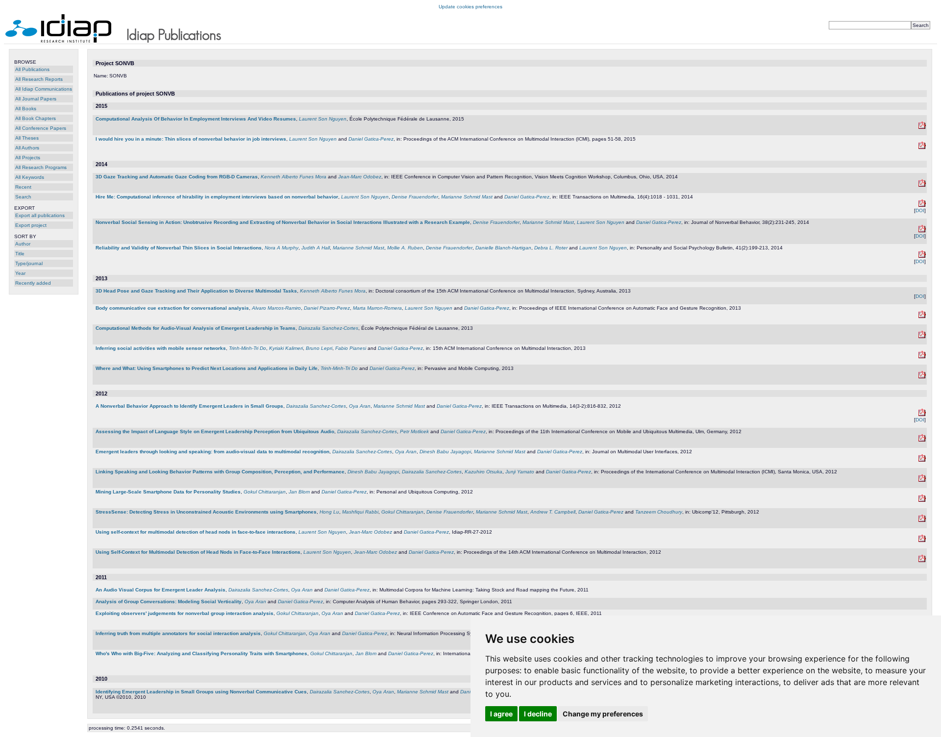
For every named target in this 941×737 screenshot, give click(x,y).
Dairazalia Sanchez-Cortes (328, 328)
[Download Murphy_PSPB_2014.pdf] (922, 256)
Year (20, 273)
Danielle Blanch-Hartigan (503, 247)
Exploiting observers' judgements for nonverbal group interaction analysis (184, 613)
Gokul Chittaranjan (265, 491)
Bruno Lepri (319, 348)
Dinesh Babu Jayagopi (445, 451)
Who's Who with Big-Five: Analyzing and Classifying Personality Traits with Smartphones (201, 653)
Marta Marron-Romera (377, 308)
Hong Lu (329, 512)
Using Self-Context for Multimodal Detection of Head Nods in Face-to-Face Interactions (198, 552)
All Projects (27, 157)
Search (23, 196)
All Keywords (29, 177)
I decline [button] (538, 714)
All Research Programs (41, 167)
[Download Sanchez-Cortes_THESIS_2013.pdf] (922, 336)
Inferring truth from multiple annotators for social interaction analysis (178, 633)
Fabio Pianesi (350, 348)
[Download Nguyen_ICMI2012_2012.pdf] (922, 560)
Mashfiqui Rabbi (360, 512)
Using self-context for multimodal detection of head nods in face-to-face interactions (196, 532)
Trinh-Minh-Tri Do (247, 348)
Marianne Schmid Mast (467, 196)
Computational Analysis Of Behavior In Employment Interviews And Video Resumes (196, 119)
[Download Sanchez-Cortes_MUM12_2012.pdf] (922, 439)
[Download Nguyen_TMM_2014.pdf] (922, 205)
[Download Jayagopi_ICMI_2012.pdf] (922, 480)
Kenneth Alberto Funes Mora (293, 176)
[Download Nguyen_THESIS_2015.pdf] (922, 127)
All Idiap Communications (43, 89)
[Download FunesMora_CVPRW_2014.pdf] (922, 185)
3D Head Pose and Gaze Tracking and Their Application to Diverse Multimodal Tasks (196, 291)
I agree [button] (501, 714)
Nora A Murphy (281, 247)
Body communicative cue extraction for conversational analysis (172, 308)
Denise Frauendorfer (415, 196)
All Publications (32, 69)
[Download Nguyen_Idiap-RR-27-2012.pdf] (922, 540)
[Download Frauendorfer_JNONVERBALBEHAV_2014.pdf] (922, 230)
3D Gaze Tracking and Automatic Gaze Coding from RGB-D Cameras (177, 176)
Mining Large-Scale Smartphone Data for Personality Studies (168, 491)
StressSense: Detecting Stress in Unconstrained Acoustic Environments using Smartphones (206, 512)
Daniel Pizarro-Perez (327, 308)
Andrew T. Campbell (552, 512)
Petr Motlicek (414, 431)
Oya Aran (360, 406)
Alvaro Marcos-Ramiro (276, 308)
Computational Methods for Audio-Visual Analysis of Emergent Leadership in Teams (196, 328)
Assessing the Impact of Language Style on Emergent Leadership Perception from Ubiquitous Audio (215, 431)
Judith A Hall (315, 247)
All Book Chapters (35, 118)
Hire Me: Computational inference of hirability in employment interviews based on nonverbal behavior (217, 196)
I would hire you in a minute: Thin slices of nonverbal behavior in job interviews (191, 139)
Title (20, 253)
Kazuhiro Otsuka (483, 471)
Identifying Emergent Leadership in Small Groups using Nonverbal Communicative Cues (201, 691)
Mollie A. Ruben (405, 247)
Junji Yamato (519, 471)
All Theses (27, 138)
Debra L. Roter (551, 247)
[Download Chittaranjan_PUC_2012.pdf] (922, 500)
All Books (25, 108)
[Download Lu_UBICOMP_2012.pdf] (922, 520)
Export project (31, 225)
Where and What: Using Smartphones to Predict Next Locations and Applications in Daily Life (207, 368)
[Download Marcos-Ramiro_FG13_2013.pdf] (922, 316)
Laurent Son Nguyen (323, 119)
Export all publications (40, 215)
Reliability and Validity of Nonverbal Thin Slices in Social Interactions (179, 247)
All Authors (27, 147)
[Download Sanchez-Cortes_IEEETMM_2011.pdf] (922, 414)
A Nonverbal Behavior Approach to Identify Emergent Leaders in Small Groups (189, 406)
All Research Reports (39, 79)
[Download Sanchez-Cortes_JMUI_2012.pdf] (922, 460)
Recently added (33, 283)
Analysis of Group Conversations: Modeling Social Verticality (169, 601)
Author (22, 243)
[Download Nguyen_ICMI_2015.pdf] (922, 147)
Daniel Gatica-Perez (371, 139)
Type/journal (29, 263)
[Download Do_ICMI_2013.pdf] (922, 356)
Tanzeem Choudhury (658, 512)
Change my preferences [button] (603, 714)
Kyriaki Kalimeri (286, 348)
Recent (23, 187)
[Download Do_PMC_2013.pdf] (922, 376)
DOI (920, 210)
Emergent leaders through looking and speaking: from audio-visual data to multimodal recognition (212, 451)
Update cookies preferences (470, 6)
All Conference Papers (40, 128)
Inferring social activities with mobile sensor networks (161, 348)
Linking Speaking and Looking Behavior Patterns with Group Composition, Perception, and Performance (220, 471)
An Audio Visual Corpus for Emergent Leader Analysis (160, 589)
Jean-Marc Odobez (359, 176)
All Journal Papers (35, 98)
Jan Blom (299, 491)
